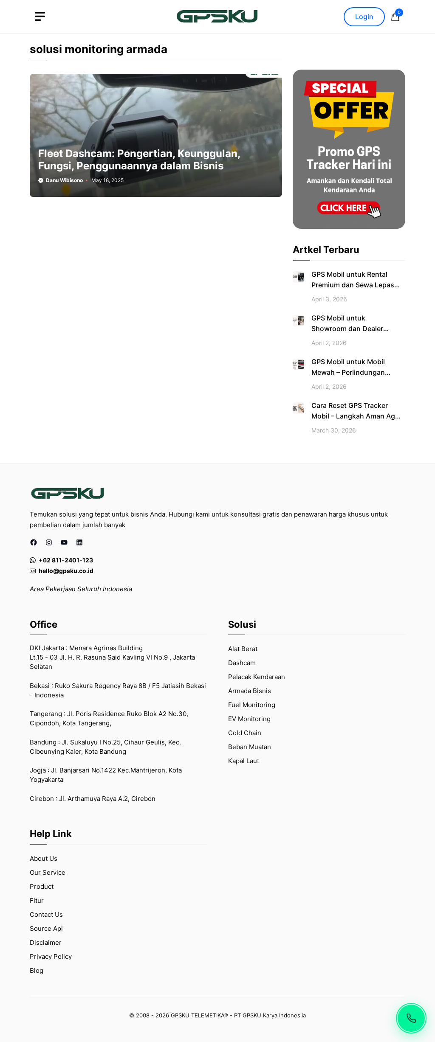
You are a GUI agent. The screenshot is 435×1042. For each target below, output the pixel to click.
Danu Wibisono (64, 180)
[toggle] (40, 16)
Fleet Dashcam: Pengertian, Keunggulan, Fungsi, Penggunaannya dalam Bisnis (139, 159)
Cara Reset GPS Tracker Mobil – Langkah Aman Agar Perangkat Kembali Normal (356, 416)
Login (364, 16)
